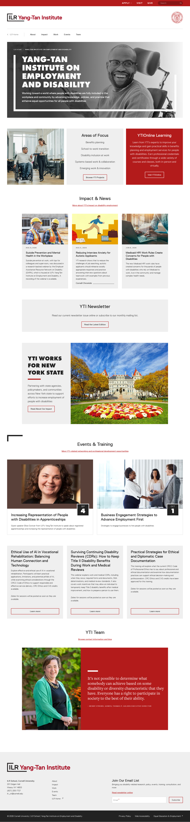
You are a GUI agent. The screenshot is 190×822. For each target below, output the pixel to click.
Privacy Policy (125, 816)
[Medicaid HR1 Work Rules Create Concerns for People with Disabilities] (145, 251)
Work (55, 34)
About (33, 34)
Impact (44, 34)
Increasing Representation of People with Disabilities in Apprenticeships (50, 497)
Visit (140, 3)
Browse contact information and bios (95, 639)
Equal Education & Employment (167, 816)
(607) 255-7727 (14, 790)
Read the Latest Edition (95, 315)
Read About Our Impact (95, 383)
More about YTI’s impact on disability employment (95, 205)
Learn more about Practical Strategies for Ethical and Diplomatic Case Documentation (155, 582)
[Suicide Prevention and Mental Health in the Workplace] (45, 251)
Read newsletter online (122, 792)
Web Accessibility (142, 816)
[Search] (180, 3)
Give (150, 3)
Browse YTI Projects (95, 157)
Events (67, 34)
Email (115, 800)
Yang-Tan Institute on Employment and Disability (61, 816)
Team (78, 34)
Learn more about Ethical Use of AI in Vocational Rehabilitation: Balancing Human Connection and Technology (35, 582)
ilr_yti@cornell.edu (15, 793)
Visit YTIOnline (154, 157)
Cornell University (21, 816)
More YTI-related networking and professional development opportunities (95, 451)
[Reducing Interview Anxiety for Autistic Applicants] (95, 251)
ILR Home (18, 49)
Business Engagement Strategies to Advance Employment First (140, 497)
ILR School (35, 816)
